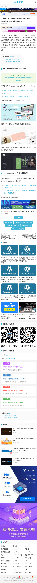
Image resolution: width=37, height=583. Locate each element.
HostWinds (16, 549)
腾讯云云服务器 (5, 561)
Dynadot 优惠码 (17, 572)
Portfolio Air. (8, 93)
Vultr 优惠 (4, 566)
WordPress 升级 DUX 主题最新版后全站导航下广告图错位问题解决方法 (27, 259)
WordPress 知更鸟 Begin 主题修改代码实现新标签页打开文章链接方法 (27, 279)
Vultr (26, 546)
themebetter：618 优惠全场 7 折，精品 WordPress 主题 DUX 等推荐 (9, 297)
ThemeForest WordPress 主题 (23, 222)
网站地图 (16, 577)
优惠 (2, 6)
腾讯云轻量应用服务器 (6, 552)
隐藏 (11, 56)
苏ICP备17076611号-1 (26, 577)
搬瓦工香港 (28, 572)
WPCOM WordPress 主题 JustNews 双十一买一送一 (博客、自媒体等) (9, 316)
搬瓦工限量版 (5, 564)
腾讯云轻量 (28, 564)
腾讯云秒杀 (28, 558)
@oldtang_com (10, 358)
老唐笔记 (18, 2)
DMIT (2, 558)
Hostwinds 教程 (17, 555)
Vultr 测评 (16, 564)
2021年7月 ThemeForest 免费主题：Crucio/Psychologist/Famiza (27, 316)
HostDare (16, 561)
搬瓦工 (3, 546)
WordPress (16, 552)
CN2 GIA (15, 569)
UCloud (27, 561)
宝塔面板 (3, 569)
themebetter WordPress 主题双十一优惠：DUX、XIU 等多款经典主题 (9, 279)
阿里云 (27, 549)
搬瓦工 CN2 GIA (29, 555)
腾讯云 (15, 546)
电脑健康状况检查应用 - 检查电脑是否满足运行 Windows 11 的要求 (28, 237)
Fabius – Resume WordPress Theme (16, 96)
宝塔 (26, 569)
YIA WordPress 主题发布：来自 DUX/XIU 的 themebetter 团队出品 (27, 297)
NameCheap (28, 552)
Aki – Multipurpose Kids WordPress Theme (18, 90)
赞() (18, 217)
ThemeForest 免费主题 (12, 225)
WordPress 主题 (26, 225)
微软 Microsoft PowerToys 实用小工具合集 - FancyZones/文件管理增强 (9, 237)
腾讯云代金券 (29, 566)
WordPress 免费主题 (18, 229)
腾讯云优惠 (4, 549)
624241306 (9, 355)
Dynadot (3, 555)
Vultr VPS (16, 558)
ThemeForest (8, 222)
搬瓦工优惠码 (17, 566)
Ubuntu (3, 572)
